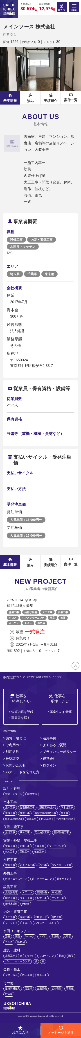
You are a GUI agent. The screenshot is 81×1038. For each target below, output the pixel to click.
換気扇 (41, 623)
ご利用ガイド (16, 745)
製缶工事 (42, 975)
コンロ (9, 942)
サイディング (56, 846)
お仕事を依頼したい (44, 677)
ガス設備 (56, 892)
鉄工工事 (27, 975)
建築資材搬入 (12, 988)
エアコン (27, 892)
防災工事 (10, 898)
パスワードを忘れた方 (22, 772)
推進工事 (25, 813)
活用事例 (49, 738)
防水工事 (25, 846)
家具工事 (10, 955)
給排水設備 (31, 612)
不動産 (70, 988)
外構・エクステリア (16, 878)
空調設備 (42, 892)
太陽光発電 (11, 892)
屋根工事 (24, 851)
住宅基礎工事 (27, 807)
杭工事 (64, 813)
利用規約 (12, 752)
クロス (12, 617)
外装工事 (39, 846)
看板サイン (63, 878)
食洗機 (55, 936)
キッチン (14, 623)
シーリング (11, 922)
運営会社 (49, 758)
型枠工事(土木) (47, 807)
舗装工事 (31, 818)
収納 (61, 955)
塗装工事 (14, 612)
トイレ (28, 623)
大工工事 (47, 612)
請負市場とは (16, 738)
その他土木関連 (64, 818)
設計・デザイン (13, 794)
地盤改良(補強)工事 (45, 813)
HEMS (25, 903)
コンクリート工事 (61, 865)
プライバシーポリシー (59, 752)
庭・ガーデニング (42, 878)
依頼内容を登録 (22, 711)
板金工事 (39, 851)
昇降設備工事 (61, 832)
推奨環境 (12, 758)
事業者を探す (20, 717)
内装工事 (63, 612)
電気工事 (56, 917)
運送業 (28, 988)
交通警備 (42, 988)
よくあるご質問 (54, 745)
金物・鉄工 (11, 975)
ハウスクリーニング (33, 617)
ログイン (49, 765)
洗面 (63, 617)
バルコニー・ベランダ (17, 961)
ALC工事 (10, 851)
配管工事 (42, 898)
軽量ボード (40, 917)
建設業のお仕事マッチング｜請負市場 (18, 677)
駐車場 (9, 994)
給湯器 (67, 936)
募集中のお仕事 (61, 711)
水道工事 (10, 813)
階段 (70, 955)
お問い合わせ (16, 765)
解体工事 (46, 818)
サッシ (30, 955)
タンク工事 (58, 898)
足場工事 (10, 832)
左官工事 (10, 865)
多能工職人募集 (20, 605)
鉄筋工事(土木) (13, 818)
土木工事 (10, 807)
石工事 (43, 865)
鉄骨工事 (25, 832)
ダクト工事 (26, 898)
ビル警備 (56, 988)
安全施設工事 (41, 832)
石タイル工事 (27, 865)
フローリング (46, 955)
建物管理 (32, 794)
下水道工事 (67, 807)
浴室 (52, 617)
